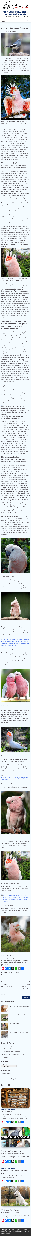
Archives (4, 1064)
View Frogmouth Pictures (7, 1048)
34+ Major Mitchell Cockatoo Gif (19, 1006)
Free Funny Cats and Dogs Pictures (10, 1079)
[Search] (27, 20)
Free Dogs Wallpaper (14, 972)
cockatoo (9, 975)
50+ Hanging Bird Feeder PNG (19, 1032)
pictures (15, 975)
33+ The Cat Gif (5, 1057)
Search (3, 994)
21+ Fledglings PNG (15, 1023)
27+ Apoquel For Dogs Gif (7, 1046)
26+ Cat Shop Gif (6, 1112)
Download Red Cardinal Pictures (19, 1015)
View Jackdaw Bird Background (11, 1151)
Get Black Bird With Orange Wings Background (13, 1054)
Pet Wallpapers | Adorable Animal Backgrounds (15, 13)
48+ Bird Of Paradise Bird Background (10, 1051)
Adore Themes (5, 1234)
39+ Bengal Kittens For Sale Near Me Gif (14, 1171)
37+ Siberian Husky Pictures (10, 1210)
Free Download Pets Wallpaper (9, 1076)
